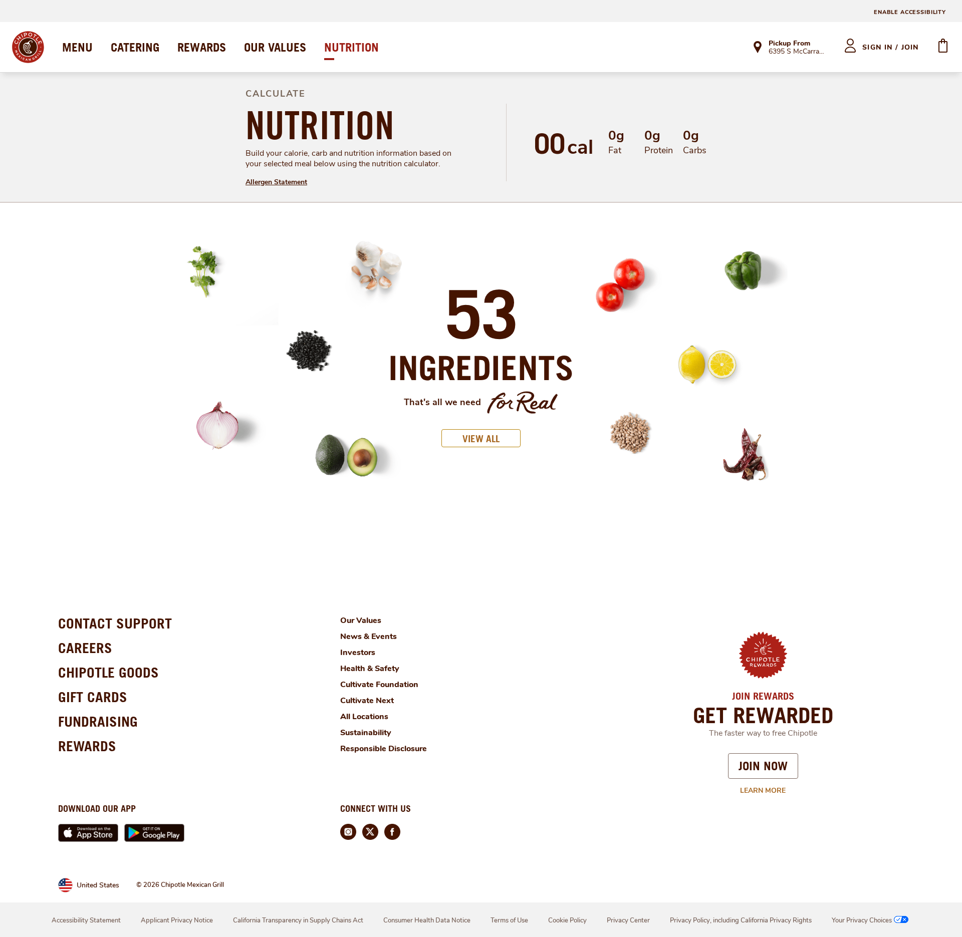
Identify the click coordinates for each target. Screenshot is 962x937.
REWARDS (201, 47)
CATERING (135, 47)
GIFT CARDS (92, 697)
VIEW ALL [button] (481, 438)
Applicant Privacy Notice (177, 920)
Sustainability (365, 732)
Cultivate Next (367, 700)
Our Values (360, 620)
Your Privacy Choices (862, 920)
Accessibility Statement (86, 920)
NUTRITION (351, 47)
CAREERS (85, 648)
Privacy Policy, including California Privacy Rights (741, 920)
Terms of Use (509, 920)
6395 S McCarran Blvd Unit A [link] (797, 52)
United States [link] (98, 885)
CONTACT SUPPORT (115, 623)
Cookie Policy (567, 920)
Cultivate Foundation (379, 684)
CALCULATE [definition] (276, 94)
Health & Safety (369, 668)
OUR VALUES (275, 47)
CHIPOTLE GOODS (108, 672)
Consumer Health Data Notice (426, 920)
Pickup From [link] (789, 43)
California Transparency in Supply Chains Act (298, 920)
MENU (77, 47)
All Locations (364, 716)
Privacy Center (628, 920)
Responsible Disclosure (383, 748)
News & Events (368, 636)
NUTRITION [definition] (320, 125)
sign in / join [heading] (890, 47)
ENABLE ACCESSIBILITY (910, 12)
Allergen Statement (276, 182)
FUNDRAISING (98, 721)
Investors (357, 652)
